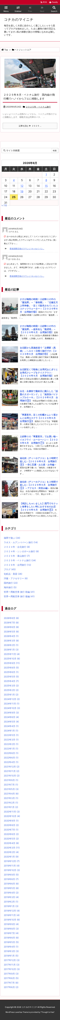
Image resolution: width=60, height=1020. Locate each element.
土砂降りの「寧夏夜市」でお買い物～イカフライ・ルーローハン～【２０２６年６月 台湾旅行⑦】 (39, 439)
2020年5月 (11, 838)
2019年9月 (11, 874)
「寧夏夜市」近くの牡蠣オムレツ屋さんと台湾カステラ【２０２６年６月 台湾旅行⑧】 (39, 417)
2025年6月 (11, 672)
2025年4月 (11, 681)
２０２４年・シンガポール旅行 (21, 551)
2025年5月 (11, 676)
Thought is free (47, 1012)
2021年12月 (11, 766)
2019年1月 (11, 906)
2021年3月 (11, 798)
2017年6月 (11, 987)
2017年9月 (11, 973)
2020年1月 (11, 856)
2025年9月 (12, 663)
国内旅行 (11, 582)
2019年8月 (11, 879)
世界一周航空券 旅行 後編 (19, 596)
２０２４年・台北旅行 (17, 546)
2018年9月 (11, 924)
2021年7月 (11, 784)
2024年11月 (11, 703)
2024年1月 (11, 730)
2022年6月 (11, 757)
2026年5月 (11, 631)
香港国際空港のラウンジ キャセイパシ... (27, 248)
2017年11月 (11, 964)
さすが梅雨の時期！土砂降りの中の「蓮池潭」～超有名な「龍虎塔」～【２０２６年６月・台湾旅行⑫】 (38, 329)
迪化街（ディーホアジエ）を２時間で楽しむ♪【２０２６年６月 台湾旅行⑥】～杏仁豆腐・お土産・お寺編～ (39, 461)
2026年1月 (11, 649)
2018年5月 (11, 942)
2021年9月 (11, 780)
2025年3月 (11, 685)
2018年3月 (11, 951)
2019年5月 (11, 888)
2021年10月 (12, 775)
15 (46, 185)
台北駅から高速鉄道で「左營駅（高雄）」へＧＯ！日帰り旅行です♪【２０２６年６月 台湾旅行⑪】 (38, 350)
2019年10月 (12, 870)
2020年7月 (11, 829)
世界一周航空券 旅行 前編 (19, 591)
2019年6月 (11, 883)
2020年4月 (11, 843)
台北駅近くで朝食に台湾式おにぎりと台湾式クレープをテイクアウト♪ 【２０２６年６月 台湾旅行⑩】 (39, 372)
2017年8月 (11, 978)
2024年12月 (12, 699)
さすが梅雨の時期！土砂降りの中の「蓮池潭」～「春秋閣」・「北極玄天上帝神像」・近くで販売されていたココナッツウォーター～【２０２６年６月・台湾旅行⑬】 (39, 305)
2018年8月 (11, 928)
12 (21, 185)
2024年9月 (11, 712)
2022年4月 (11, 762)
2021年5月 (11, 789)
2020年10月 (12, 816)
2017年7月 (11, 982)
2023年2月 (11, 744)
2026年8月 (11, 618)
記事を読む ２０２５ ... (30, 126)
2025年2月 (11, 690)
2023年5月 (11, 735)
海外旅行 (10, 587)
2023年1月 (11, 748)
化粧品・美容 (13, 573)
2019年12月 (12, 861)
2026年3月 (11, 640)
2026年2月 (11, 645)
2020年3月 (12, 847)
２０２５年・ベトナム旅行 (38, 106)
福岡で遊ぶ (12, 537)
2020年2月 (11, 852)
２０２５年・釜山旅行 (17, 555)
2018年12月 (12, 910)
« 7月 (4, 205)
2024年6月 (11, 717)
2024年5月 (11, 721)
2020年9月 (11, 820)
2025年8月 (11, 667)
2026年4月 (11, 636)
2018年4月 (11, 946)
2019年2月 (11, 901)
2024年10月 (12, 708)
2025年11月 (12, 654)
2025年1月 (11, 694)
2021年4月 (11, 793)
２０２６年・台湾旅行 (17, 564)
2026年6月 (11, 627)
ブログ (10, 569)
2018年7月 (11, 933)
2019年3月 (11, 897)
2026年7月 (11, 622)
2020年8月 (11, 825)
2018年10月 (12, 919)
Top (6, 49)
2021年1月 (11, 807)
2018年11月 (12, 915)
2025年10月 (12, 658)
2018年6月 (11, 937)
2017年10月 (12, 969)
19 (21, 191)
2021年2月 (11, 802)
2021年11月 (11, 771)
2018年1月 (11, 955)
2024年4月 (11, 726)
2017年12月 (12, 960)
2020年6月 (11, 834)
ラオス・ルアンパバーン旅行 (21, 542)
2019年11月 (12, 865)
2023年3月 (11, 739)
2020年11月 (12, 811)
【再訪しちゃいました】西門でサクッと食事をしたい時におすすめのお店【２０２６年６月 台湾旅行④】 (39, 506)
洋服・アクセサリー (16, 578)
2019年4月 (11, 892)
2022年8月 (11, 753)
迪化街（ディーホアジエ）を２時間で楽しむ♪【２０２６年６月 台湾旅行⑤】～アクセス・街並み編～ (39, 484)
